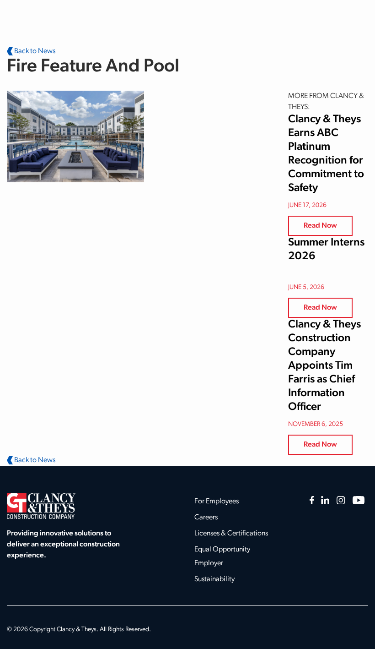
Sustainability (214, 579)
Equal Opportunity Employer (222, 556)
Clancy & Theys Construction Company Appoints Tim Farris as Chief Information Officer (324, 366)
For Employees (216, 501)
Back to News (34, 51)
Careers (206, 517)
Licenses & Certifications (231, 533)
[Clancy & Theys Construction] (41, 506)
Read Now (320, 225)
